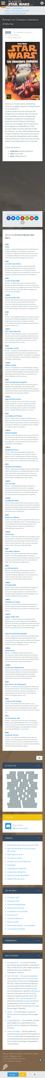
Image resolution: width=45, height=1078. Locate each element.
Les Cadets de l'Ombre (13, 416)
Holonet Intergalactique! (16, 904)
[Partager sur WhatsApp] (27, 218)
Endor (20, 967)
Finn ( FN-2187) (12, 976)
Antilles (8, 124)
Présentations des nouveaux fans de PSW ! (23, 845)
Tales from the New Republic (16, 633)
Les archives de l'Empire (16, 929)
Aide (22, 1074)
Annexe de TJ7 (12, 915)
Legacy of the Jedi (12, 617)
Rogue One (32, 793)
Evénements (12, 783)
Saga (26, 796)
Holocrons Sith (12, 922)
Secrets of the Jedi (12, 297)
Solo (22, 799)
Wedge (32, 121)
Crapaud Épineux (13, 1020)
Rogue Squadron (14, 796)
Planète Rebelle (11, 433)
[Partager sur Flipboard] (32, 218)
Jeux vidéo (24, 786)
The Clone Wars (14, 804)
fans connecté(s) (20, 826)
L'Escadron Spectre (12, 551)
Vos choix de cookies (30, 1053)
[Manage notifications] (40, 1060)
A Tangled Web (10, 585)
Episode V (22, 778)
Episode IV (33, 775)
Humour (33, 783)
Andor (12, 772)
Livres (34, 786)
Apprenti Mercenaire (13, 399)
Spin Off (30, 799)
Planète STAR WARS (20, 3)
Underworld (9, 650)
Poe (24, 998)
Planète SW (29, 791)
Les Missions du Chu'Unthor (17, 911)
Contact (5, 1056)
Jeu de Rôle (12, 786)
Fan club (23, 783)
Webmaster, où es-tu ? (15, 854)
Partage (13, 1074)
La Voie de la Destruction (14, 667)
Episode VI (33, 778)
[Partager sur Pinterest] (22, 218)
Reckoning (9, 534)
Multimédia (32, 788)
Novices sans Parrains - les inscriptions (21, 925)
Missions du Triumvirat (15, 908)
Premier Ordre (33, 978)
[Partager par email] (22, 222)
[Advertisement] (22, 186)
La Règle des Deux (12, 500)
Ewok (20, 970)
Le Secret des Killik (12, 281)
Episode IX (11, 778)
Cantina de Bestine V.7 (15, 918)
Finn (22, 976)
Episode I (30, 772)
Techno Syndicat (13, 1031)
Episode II (11, 775)
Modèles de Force (11, 450)
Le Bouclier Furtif (11, 348)
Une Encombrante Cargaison (16, 382)
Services (14, 799)
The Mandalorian (29, 804)
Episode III (22, 775)
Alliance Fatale (10, 365)
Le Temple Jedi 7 (13, 897)
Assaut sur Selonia (12, 517)
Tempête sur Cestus (12, 602)
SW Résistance (28, 801)
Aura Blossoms (12, 962)
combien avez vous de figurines (18, 861)
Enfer (7, 247)
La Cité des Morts (11, 568)
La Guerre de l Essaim (13, 701)
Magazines (21, 788)
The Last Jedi (10, 483)
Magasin (11, 788)
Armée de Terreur (12, 735)
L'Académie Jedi (13, 901)
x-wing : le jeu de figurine (16, 872)
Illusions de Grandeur (13, 466)
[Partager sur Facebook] (8, 218)
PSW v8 (5, 1053)
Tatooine (16, 1025)
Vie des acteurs (30, 807)
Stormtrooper (18, 981)
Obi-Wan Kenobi (16, 791)
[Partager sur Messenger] (13, 218)
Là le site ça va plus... (15, 858)
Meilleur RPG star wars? (16, 879)
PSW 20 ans (12, 793)
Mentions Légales (15, 1053)
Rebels (22, 793)
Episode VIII (28, 780)
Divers (20, 772)
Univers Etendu (14, 807)
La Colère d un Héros (13, 264)
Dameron (30, 998)
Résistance (36, 991)
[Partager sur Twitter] (18, 218)
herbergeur (11, 865)
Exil (6, 314)
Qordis (9, 1012)
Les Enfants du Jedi (12, 718)
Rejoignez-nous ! (16, 1056)
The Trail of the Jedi (12, 331)
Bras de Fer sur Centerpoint (15, 684)
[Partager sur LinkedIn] (36, 218)
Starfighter (15, 801)
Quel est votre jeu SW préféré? (18, 875)
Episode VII (16, 780)
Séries (33, 796)
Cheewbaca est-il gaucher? (17, 868)
